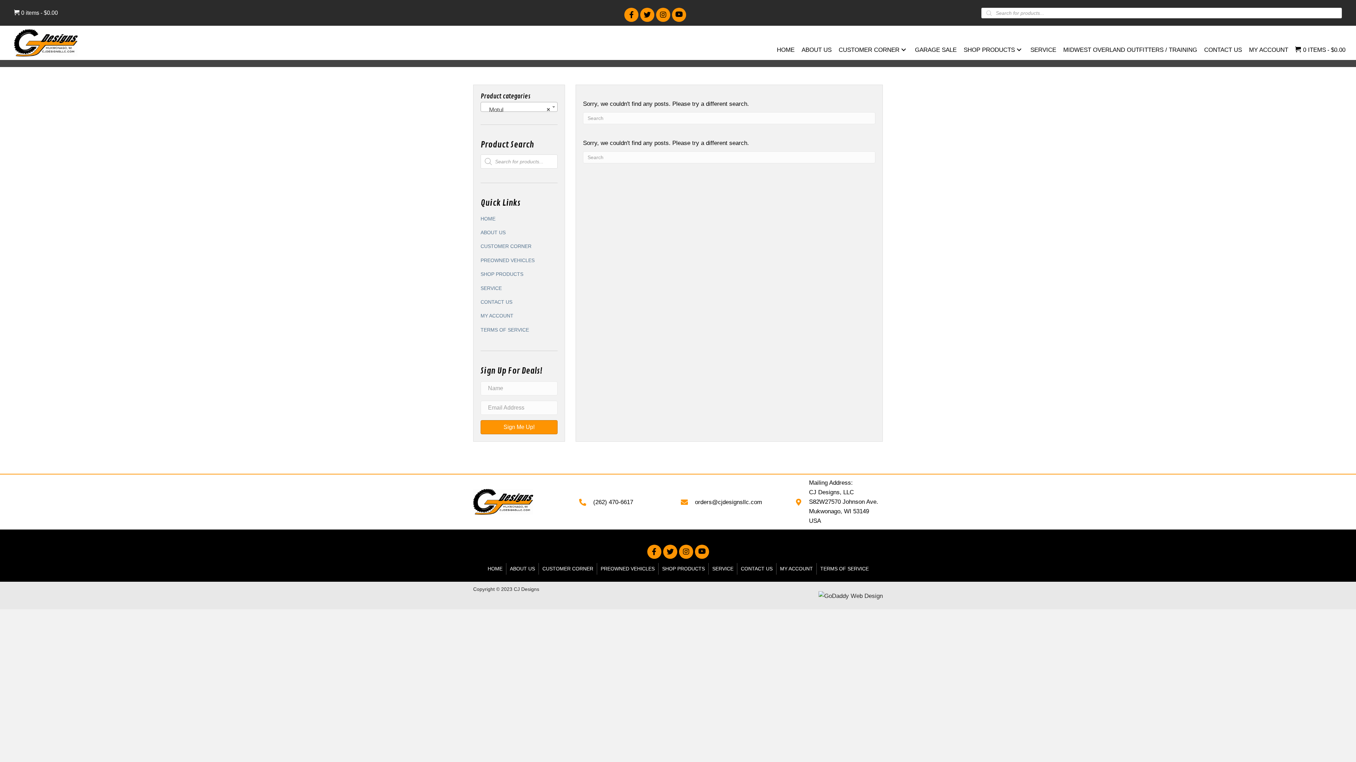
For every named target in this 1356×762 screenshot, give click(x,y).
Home (488, 219)
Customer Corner (506, 246)
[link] (785, 51)
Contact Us (496, 302)
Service (491, 288)
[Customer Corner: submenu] (903, 50)
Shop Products (502, 274)
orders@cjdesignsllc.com (728, 502)
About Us (493, 232)
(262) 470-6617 (613, 502)
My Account (497, 316)
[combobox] (519, 107)
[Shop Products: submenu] (1019, 50)
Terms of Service (505, 330)
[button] (631, 15)
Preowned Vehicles (508, 260)
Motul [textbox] (517, 110)
